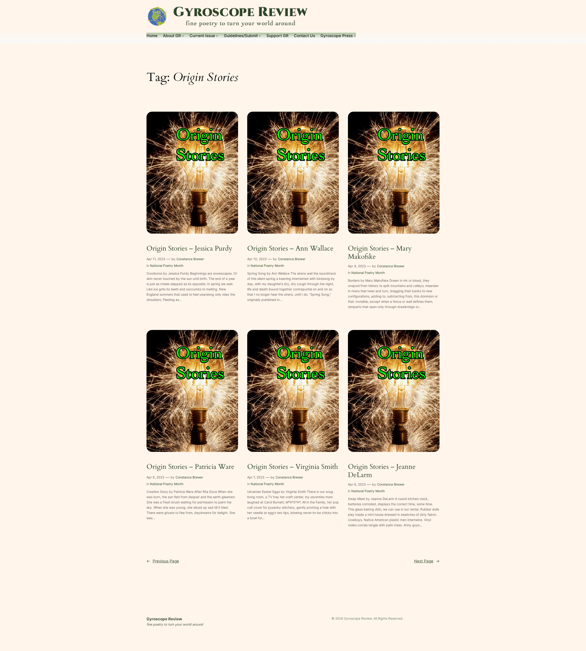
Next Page (427, 561)
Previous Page (162, 561)
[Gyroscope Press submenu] (355, 36)
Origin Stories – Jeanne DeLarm (382, 471)
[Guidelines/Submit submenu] (260, 36)
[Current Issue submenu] (217, 36)
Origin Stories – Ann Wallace (290, 249)
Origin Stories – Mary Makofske (380, 253)
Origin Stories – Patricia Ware (190, 467)
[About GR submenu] (183, 36)
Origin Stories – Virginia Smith (292, 467)
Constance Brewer (190, 259)
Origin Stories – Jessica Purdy (189, 249)
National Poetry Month (166, 265)
